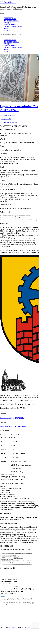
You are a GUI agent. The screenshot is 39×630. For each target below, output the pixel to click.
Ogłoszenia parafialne (11, 21)
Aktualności (8, 17)
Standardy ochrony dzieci (13, 26)
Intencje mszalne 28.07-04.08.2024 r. (13, 426)
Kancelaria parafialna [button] (7, 475)
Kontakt (7, 30)
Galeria (6, 28)
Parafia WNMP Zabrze (8, 3)
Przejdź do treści (5, 1)
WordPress (11, 627)
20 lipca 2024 (6, 119)
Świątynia (7, 22)
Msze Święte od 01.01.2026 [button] (9, 435)
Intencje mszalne (10, 19)
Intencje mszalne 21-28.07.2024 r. (12, 418)
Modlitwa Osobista (10, 24)
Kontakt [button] (3, 487)
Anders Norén (29, 627)
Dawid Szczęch (9, 115)
